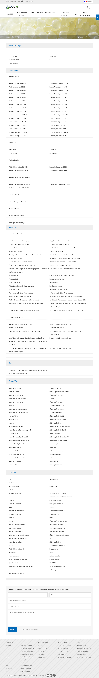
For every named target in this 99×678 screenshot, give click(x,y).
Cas (75, 14)
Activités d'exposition (63, 651)
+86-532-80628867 (25, 671)
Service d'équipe (42, 648)
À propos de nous (22, 14)
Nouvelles (50, 13)
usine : (8, 657)
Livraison (40, 645)
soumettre (12, 629)
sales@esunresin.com (14, 1)
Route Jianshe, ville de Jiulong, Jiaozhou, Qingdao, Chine (26, 659)
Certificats (41, 654)
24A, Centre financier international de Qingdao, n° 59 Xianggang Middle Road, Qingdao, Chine (27, 650)
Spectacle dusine (64, 14)
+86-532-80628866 (29, 1)
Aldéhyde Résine (81, 654)
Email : (8, 665)
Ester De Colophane (82, 651)
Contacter (10, 642)
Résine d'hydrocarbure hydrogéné (85, 648)
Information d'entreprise (64, 645)
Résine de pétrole (81, 645)
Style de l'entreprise (63, 648)
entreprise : (9, 645)
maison (81, 37)
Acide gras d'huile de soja (84, 657)
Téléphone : (9, 668)
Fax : (7, 671)
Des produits (37, 13)
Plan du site (41, 657)
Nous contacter (85, 14)
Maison (10, 14)
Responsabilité (61, 654)
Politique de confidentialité (65, 657)
